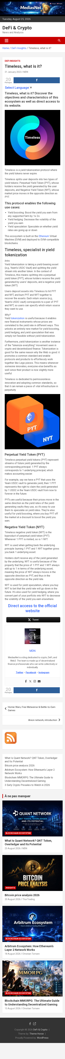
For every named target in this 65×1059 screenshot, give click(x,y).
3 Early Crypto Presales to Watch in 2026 (27, 785)
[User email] (39, 681)
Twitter (19, 672)
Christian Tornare (31, 954)
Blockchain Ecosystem (18, 833)
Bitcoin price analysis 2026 (20, 765)
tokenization (17, 318)
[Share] (37, 80)
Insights (10, 888)
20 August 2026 (13, 899)
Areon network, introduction (42, 720)
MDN (25, 72)
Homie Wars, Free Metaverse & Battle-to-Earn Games (31, 709)
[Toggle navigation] (6, 40)
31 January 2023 (13, 72)
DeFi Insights (12, 61)
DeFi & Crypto (17, 27)
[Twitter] (30, 681)
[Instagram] (34, 681)
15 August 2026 (13, 1008)
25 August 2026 (13, 848)
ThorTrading (28, 899)
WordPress (42, 1037)
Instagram (43, 672)
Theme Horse (37, 1033)
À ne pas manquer (18, 796)
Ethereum (44, 236)
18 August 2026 (13, 954)
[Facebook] (25, 681)
